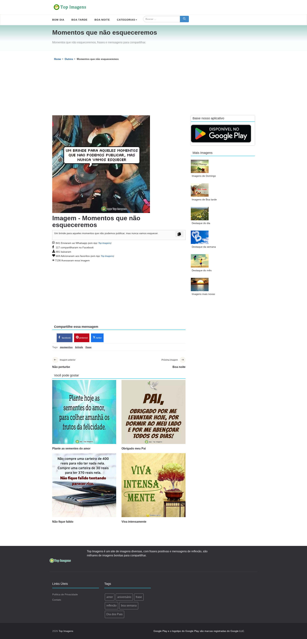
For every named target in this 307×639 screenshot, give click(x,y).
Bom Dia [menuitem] (58, 19)
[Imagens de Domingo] (200, 166)
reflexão (111, 605)
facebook (66, 338)
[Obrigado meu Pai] (153, 412)
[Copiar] (179, 234)
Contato (56, 599)
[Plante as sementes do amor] (84, 412)
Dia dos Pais (114, 614)
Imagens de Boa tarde (204, 199)
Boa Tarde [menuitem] (79, 19)
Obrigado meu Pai (134, 448)
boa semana (129, 605)
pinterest (83, 338)
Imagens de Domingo (204, 175)
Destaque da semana (204, 246)
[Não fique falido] (84, 485)
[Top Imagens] (70, 7)
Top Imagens (104, 243)
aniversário (124, 596)
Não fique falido (62, 521)
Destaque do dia (201, 223)
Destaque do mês (202, 270)
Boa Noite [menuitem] (102, 19)
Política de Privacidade (65, 594)
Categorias (126, 19)
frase (139, 596)
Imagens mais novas (203, 294)
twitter (99, 338)
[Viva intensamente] (153, 485)
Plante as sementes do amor (71, 448)
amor (109, 596)
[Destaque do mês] (200, 261)
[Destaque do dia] (200, 213)
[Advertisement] (153, 89)
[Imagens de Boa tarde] (200, 190)
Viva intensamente (134, 521)
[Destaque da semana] (200, 237)
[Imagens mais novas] (200, 284)
